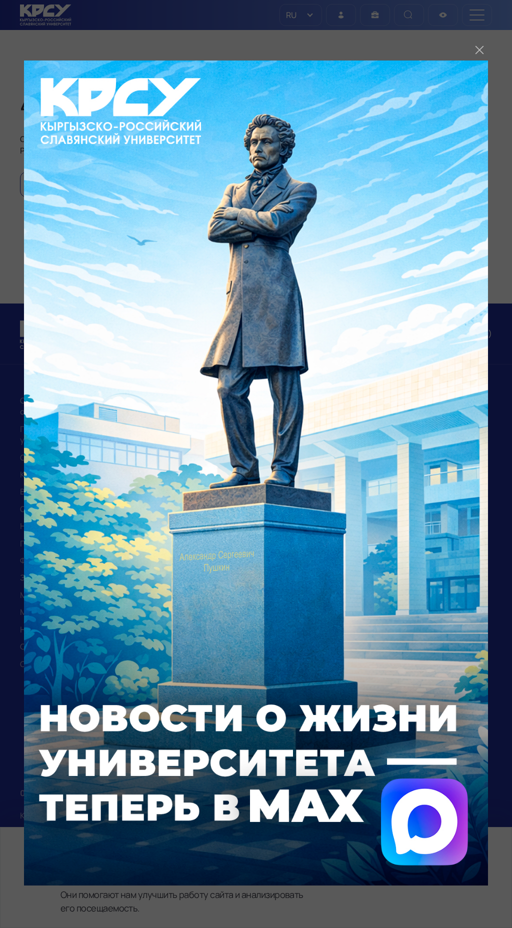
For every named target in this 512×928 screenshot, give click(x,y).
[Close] (479, 50)
